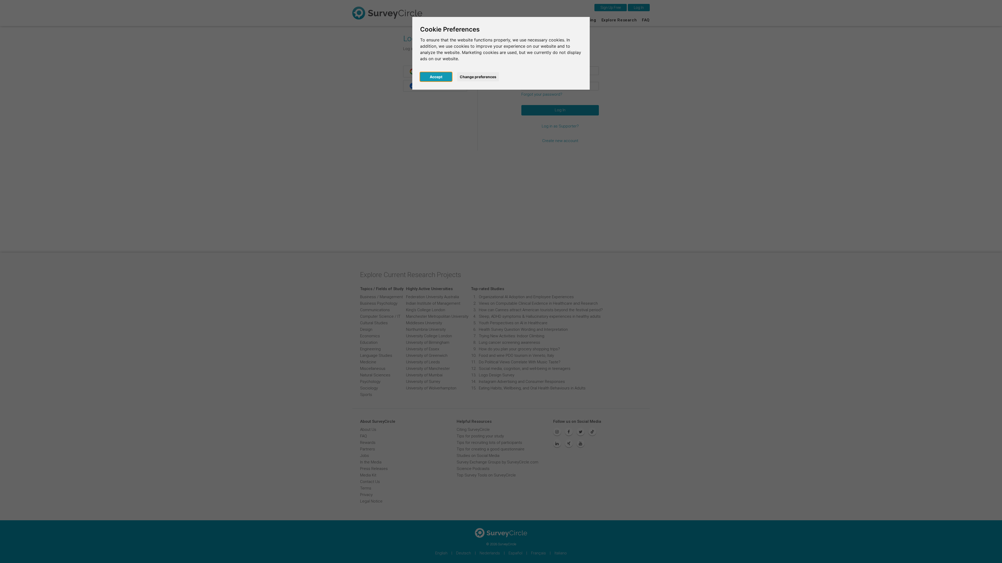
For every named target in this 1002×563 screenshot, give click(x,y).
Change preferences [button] (478, 77)
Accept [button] (436, 77)
